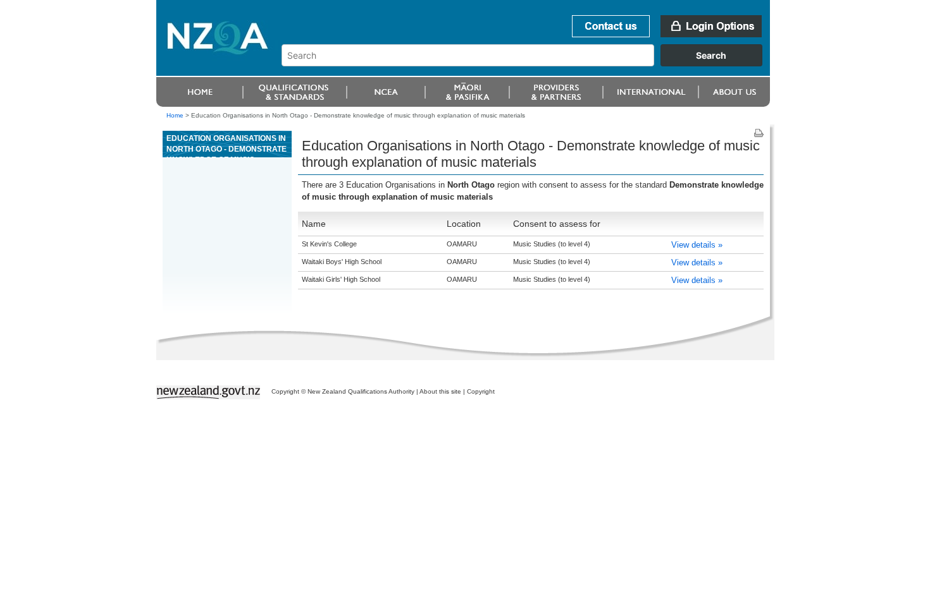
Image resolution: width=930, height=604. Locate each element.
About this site (440, 391)
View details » (696, 245)
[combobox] (528, 63)
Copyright (481, 391)
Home (174, 115)
